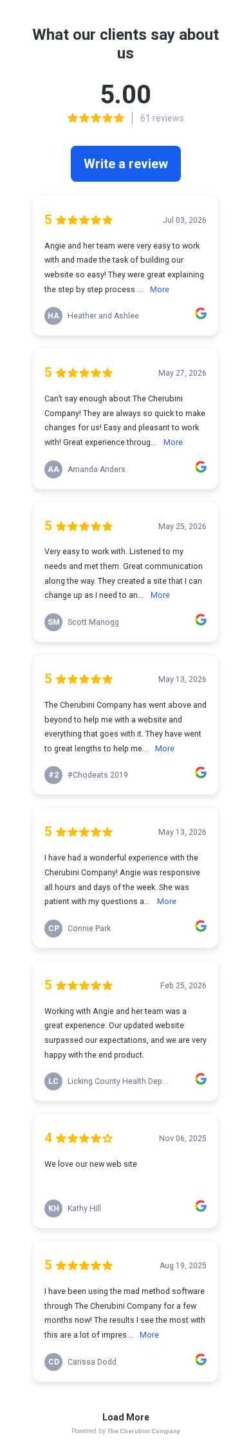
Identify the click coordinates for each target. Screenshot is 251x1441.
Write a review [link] (126, 163)
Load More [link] (125, 1417)
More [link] (159, 289)
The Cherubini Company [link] (143, 1431)
